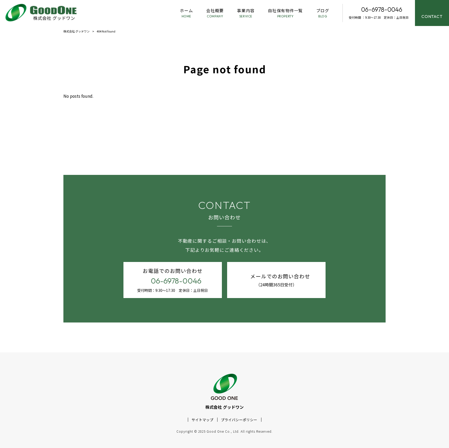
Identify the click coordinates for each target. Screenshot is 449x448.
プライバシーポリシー (239, 420)
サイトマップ (202, 420)
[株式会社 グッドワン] (42, 13)
